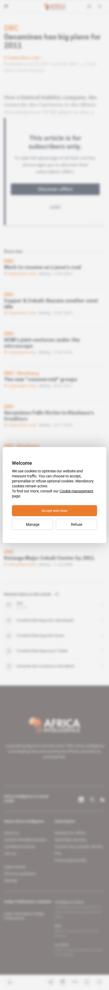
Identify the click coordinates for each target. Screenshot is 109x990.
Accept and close (54, 511)
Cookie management (76, 491)
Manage (32, 524)
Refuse (76, 524)
